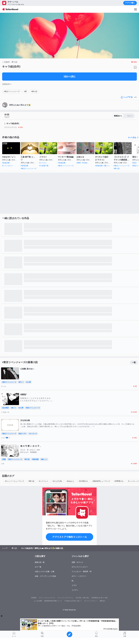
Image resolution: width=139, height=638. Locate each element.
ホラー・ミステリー (79, 576)
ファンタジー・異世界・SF (82, 571)
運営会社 (102, 601)
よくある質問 (38, 601)
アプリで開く (130, 3)
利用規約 (34, 597)
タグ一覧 (38, 567)
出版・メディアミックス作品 (45, 576)
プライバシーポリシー (90, 601)
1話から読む (70, 76)
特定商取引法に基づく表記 (99, 597)
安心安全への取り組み (82, 597)
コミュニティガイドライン (65, 597)
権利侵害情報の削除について (53, 601)
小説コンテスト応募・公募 (44, 571)
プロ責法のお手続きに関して (73, 601)
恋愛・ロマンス (77, 562)
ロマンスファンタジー (80, 567)
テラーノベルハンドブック (47, 597)
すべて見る (132, 138)
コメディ (75, 590)
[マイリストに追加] (135, 67)
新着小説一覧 (40, 562)
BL (73, 581)
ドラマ (74, 585)
